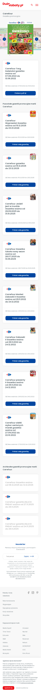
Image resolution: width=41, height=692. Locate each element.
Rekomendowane (9, 601)
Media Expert (7, 628)
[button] (4, 39)
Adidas (5, 642)
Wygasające (7, 604)
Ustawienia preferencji (22, 688)
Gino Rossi (26, 653)
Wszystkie (6, 615)
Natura (25, 642)
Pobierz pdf (20, 93)
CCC (24, 650)
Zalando (5, 646)
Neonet (25, 632)
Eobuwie (6, 635)
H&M (4, 639)
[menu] (36, 5)
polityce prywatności (27, 683)
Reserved (26, 639)
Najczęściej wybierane (10, 608)
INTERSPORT (27, 646)
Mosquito (6, 653)
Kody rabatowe (8, 612)
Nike (24, 635)
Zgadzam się (8, 688)
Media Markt (7, 650)
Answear (25, 628)
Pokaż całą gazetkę (20, 144)
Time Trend (6, 632)
